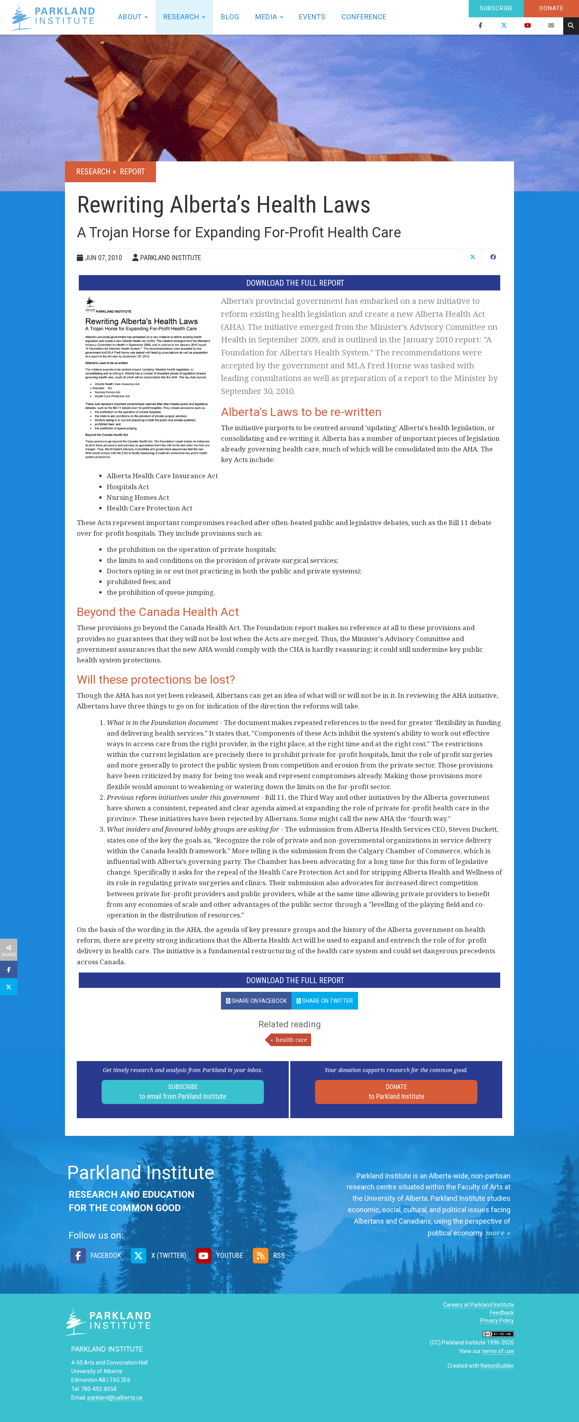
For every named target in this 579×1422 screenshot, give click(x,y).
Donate (552, 8)
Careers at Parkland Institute (478, 1305)
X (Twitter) (168, 1255)
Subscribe (496, 8)
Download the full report (295, 283)
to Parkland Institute (396, 1091)
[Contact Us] (551, 26)
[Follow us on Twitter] (504, 26)
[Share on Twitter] (8, 986)
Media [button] (267, 17)
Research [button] (182, 17)
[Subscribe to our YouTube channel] (528, 26)
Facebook (105, 1255)
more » (498, 1232)
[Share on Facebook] (8, 969)
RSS (278, 1255)
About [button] (131, 17)
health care (291, 1039)
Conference (363, 17)
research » (97, 171)
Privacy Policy (497, 1320)
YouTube (229, 1255)
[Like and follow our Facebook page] (480, 26)
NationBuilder (497, 1366)
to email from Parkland (182, 1091)
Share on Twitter (327, 1001)
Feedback (502, 1312)
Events (312, 17)
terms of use (498, 1351)
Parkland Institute (55, 17)
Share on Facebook (258, 1001)
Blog (230, 17)
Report (132, 171)
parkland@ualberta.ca (114, 1397)
